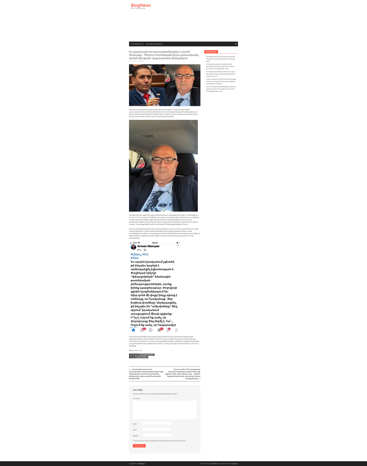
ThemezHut (234, 463)
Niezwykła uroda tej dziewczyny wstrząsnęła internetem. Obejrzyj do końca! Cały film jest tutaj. (220, 59)
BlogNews (141, 5)
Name (135, 424)
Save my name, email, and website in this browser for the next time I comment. (160, 441)
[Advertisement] (183, 27)
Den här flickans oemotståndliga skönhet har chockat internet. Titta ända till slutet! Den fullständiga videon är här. (221, 89)
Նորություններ (137, 44)
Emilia (141, 61)
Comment (136, 398)
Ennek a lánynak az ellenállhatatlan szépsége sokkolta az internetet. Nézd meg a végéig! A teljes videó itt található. (221, 81)
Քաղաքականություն (154, 44)
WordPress (216, 463)
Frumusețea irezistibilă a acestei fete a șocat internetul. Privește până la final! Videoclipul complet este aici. (220, 74)
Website (135, 436)
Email (135, 430)
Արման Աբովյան (142, 357)
